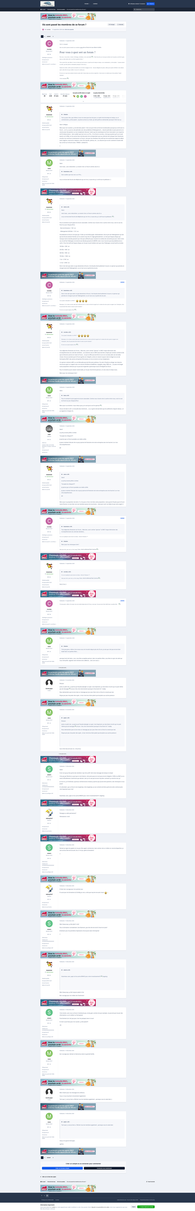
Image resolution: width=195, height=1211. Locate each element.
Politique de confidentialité (47, 1200)
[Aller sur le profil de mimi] (77, 96)
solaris (49, 775)
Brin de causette (69, 29)
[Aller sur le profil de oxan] (49, 428)
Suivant (49, 36)
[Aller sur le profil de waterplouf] (49, 812)
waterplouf (49, 818)
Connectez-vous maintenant (104, 1168)
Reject (133, 1207)
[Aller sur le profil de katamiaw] (74, 96)
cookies (54, 1207)
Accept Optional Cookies (146, 1207)
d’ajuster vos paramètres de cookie (100, 1207)
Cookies (57, 1200)
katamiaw (49, 115)
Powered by (147, 1200)
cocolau (49, 49)
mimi (49, 168)
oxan (49, 434)
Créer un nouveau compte (62, 1168)
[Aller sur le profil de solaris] (81, 96)
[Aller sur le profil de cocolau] (43, 29)
